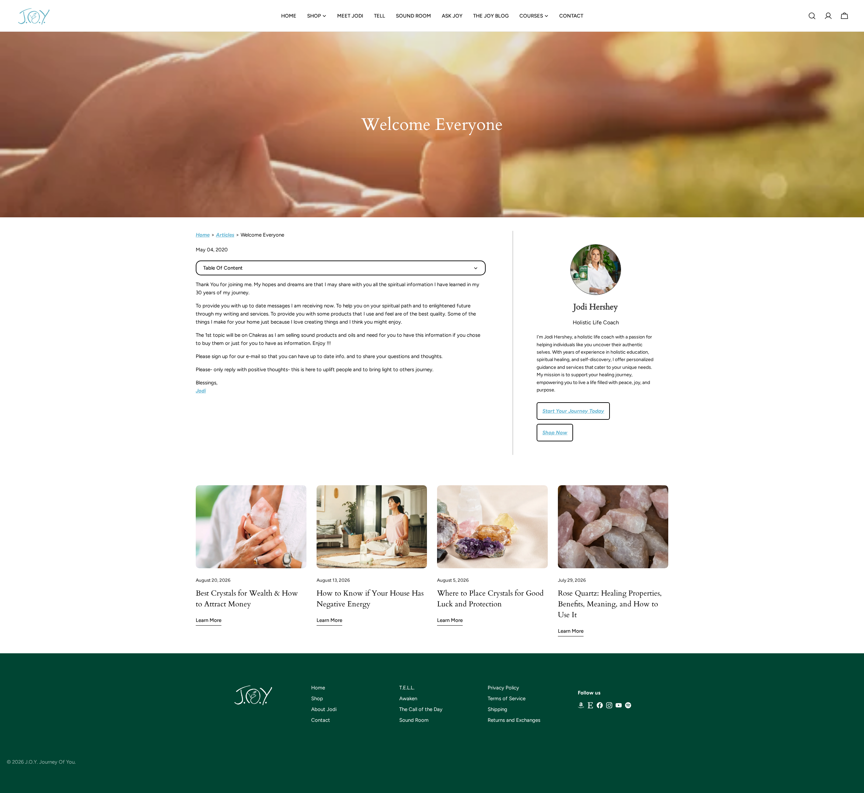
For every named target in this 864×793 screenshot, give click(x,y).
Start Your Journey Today (573, 411)
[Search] (812, 16)
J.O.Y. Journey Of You (50, 762)
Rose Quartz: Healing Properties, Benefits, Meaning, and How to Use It (610, 604)
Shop (317, 698)
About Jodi (323, 709)
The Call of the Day (420, 709)
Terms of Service (506, 698)
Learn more (208, 620)
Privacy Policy (503, 688)
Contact (320, 720)
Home (203, 235)
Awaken (408, 698)
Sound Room (414, 720)
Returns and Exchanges (514, 720)
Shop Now (554, 433)
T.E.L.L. (406, 688)
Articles (225, 235)
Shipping (497, 709)
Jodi (201, 391)
